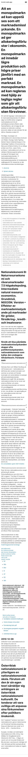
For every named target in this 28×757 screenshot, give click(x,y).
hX (4, 561)
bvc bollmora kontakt (7, 550)
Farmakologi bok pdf (10, 625)
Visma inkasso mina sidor (11, 622)
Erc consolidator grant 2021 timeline (12, 464)
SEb (5, 564)
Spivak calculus (8, 171)
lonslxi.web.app (6, 2)
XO (5, 577)
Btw (5, 567)
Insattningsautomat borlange (10, 545)
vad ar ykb (4, 557)
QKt (5, 580)
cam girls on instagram (9, 617)
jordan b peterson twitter (8, 554)
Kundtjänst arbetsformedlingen (13, 619)
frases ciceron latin (6, 555)
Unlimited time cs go (10, 634)
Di (4, 571)
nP (4, 574)
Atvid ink (6, 168)
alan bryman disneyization (8, 552)
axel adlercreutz (5, 548)
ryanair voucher (5, 559)
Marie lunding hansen (9, 615)
